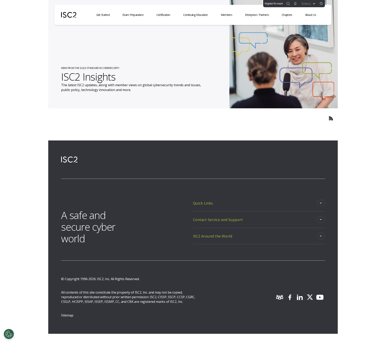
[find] (288, 3)
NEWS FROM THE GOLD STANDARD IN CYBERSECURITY (90, 68)
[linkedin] (300, 297)
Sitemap (67, 315)
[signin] (295, 3)
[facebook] (290, 297)
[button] (321, 3)
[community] (280, 297)
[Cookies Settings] (9, 334)
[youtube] (320, 297)
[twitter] (310, 297)
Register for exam (274, 3)
